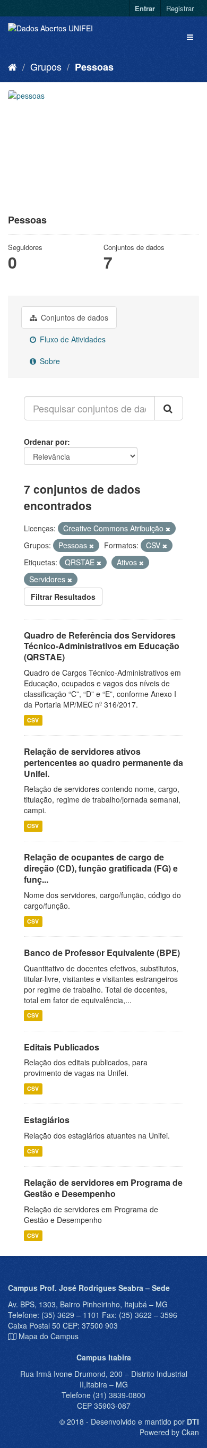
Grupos (46, 66)
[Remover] (168, 528)
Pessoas (94, 67)
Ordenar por (45, 441)
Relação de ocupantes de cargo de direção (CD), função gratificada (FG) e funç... (101, 868)
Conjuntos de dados (73, 317)
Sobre (49, 361)
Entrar (145, 8)
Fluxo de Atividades (72, 339)
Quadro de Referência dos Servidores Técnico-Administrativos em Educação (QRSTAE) (101, 646)
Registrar (180, 8)
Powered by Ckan (169, 1432)
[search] (168, 408)
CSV (33, 720)
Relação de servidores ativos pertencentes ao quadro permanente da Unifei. (103, 762)
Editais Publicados (61, 1047)
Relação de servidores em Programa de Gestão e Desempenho (103, 1188)
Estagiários (47, 1120)
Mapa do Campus (49, 1336)
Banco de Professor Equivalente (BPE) (102, 952)
